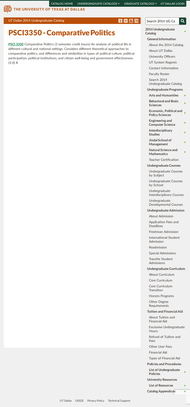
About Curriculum (161, 274)
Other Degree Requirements (159, 304)
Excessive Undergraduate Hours (167, 329)
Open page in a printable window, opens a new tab (131, 21)
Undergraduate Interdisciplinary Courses (166, 193)
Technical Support (119, 400)
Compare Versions (136, 21)
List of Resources (161, 385)
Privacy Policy (95, 400)
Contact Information (163, 68)
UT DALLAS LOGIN (172, 3)
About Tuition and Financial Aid (162, 319)
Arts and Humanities (163, 95)
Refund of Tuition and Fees (164, 339)
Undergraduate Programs (165, 89)
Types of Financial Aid (164, 358)
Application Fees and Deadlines (164, 224)
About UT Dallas (160, 51)
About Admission (161, 216)
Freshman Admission (163, 232)
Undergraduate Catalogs (97, 3)
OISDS (79, 400)
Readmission (158, 247)
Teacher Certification (164, 160)
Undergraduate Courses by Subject (166, 173)
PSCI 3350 (15, 44)
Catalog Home (62, 3)
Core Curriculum (160, 280)
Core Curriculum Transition (160, 288)
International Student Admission (164, 239)
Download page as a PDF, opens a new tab (120, 21)
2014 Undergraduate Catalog (160, 31)
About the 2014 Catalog (166, 45)
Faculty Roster (159, 74)
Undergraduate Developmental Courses (166, 202)
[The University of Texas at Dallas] (44, 8)
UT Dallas (66, 400)
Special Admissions (162, 253)
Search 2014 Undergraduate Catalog (165, 82)
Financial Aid (158, 352)
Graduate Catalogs (139, 3)
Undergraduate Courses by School (166, 183)
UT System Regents (163, 62)
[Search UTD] (182, 21)
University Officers (162, 56)
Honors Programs (161, 296)
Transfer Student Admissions (161, 261)
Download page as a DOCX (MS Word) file (126, 21)
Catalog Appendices (161, 391)
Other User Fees (160, 346)
